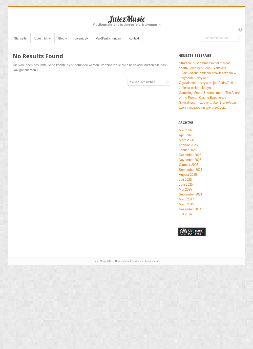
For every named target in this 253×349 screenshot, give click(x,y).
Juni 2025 (186, 184)
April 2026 (186, 135)
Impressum (151, 261)
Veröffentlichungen (108, 38)
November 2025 (190, 160)
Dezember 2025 (190, 155)
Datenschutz (122, 261)
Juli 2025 (185, 179)
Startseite (20, 38)
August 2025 (188, 174)
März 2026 (186, 140)
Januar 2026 (187, 150)
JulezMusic (126, 18)
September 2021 (190, 194)
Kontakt (134, 38)
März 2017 (186, 199)
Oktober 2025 (188, 165)
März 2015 (186, 204)
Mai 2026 (185, 130)
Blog (62, 38)
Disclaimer (137, 261)
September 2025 (190, 170)
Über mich (42, 38)
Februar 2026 (188, 145)
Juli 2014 (185, 214)
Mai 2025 (185, 189)
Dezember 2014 (190, 209)
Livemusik (81, 38)
